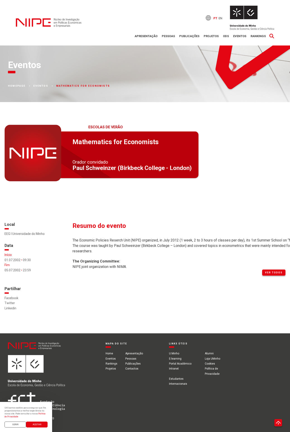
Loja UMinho (212, 358)
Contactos (131, 368)
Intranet (174, 368)
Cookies (210, 363)
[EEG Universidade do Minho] (252, 18)
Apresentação (146, 36)
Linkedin (10, 308)
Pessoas (168, 36)
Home (109, 353)
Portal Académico (180, 363)
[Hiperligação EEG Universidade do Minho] (36, 373)
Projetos (211, 36)
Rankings (258, 36)
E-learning (175, 358)
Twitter (10, 303)
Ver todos (274, 272)
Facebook (11, 298)
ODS (226, 36)
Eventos (239, 36)
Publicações (189, 36)
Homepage (17, 86)
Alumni (209, 353)
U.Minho (174, 353)
